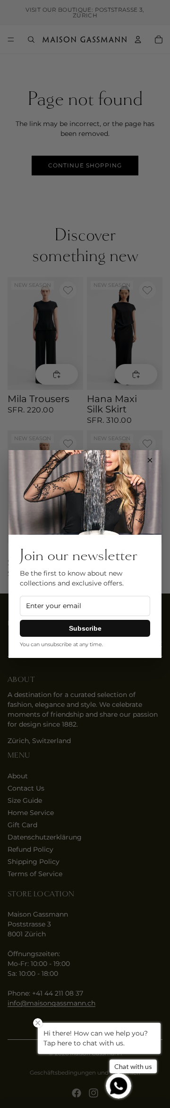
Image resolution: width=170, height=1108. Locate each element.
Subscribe (85, 628)
